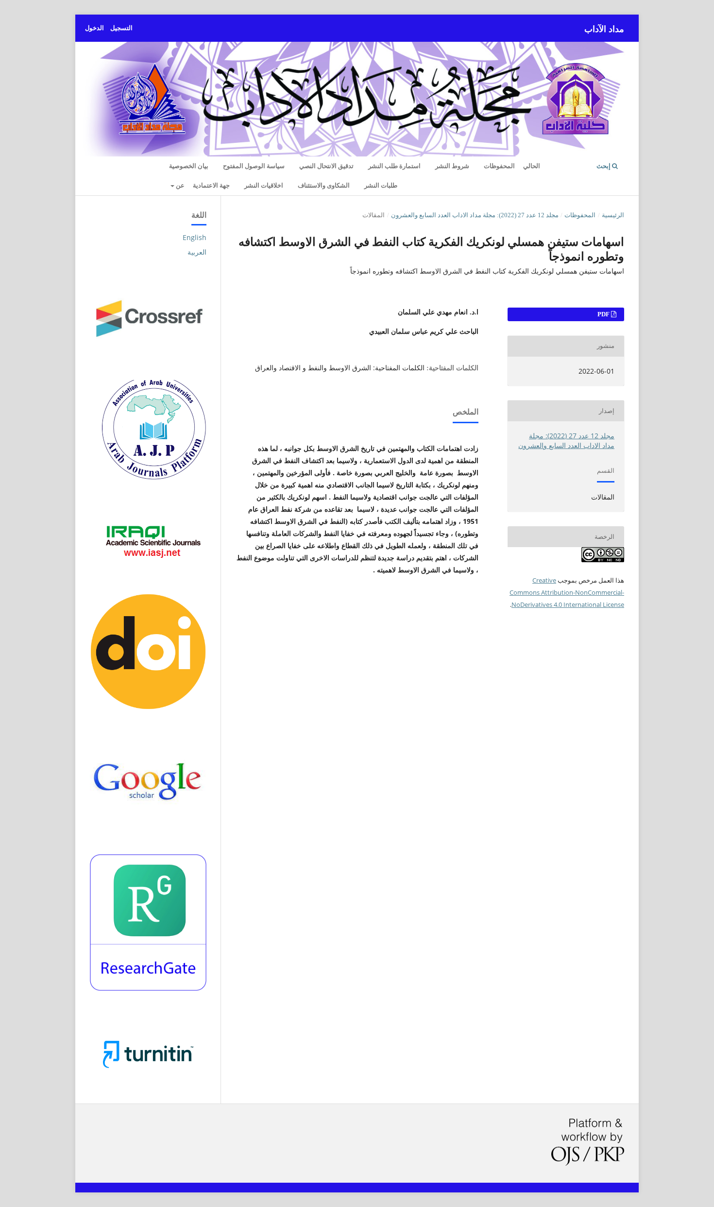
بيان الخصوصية (188, 166)
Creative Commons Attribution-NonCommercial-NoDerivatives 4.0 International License (567, 592)
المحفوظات (499, 166)
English (194, 237)
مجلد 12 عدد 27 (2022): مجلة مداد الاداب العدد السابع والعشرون (475, 215)
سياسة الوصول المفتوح (254, 166)
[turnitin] (148, 1082)
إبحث (604, 166)
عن (179, 185)
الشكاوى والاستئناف (324, 185)
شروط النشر (452, 166)
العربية (196, 252)
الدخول (94, 28)
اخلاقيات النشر (263, 185)
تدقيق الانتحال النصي (326, 166)
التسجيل (121, 28)
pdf (604, 314)
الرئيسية (613, 215)
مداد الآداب (604, 29)
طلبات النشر (380, 185)
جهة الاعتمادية (211, 185)
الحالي (531, 166)
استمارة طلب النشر (394, 166)
